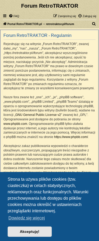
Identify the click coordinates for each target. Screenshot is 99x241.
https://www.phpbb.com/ (71, 137)
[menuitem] (14, 16)
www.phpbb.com (15, 124)
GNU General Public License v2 (38, 115)
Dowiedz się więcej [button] (26, 218)
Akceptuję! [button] (29, 231)
